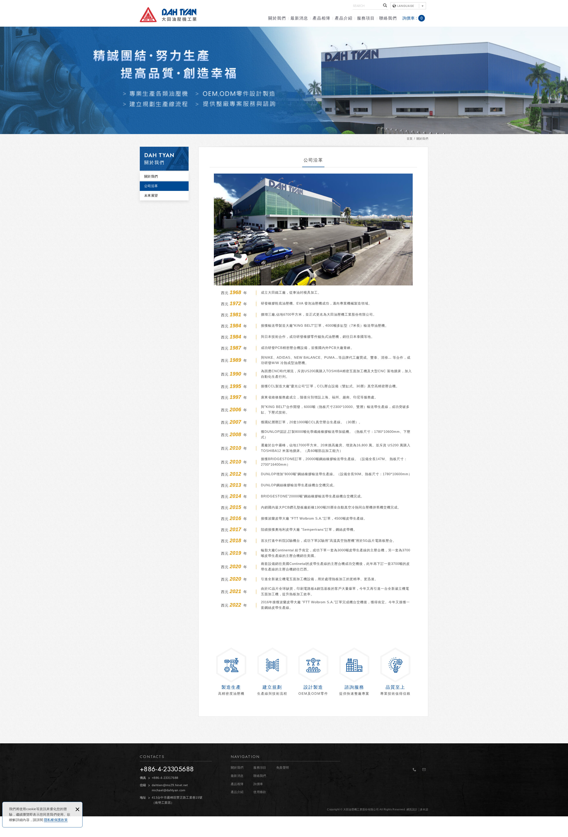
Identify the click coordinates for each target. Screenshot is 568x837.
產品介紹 (344, 18)
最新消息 (299, 18)
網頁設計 (411, 809)
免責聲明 (282, 767)
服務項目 (366, 18)
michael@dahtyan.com (168, 790)
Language (405, 6)
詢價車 (415, 18)
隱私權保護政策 (56, 820)
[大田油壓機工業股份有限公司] (168, 14)
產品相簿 (321, 18)
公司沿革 (151, 186)
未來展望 (151, 195)
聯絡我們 (388, 18)
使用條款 (259, 792)
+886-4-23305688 (167, 769)
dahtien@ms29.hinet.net (170, 785)
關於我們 (277, 18)
